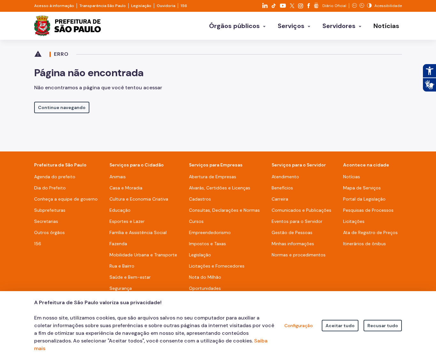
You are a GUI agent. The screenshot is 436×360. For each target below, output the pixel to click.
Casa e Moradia (125, 188)
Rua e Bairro (121, 266)
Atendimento (285, 177)
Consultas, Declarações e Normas (224, 210)
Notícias (351, 177)
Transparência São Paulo (102, 6)
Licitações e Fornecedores (216, 266)
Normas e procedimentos (299, 255)
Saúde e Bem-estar (130, 277)
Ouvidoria (166, 6)
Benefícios (282, 188)
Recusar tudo (382, 325)
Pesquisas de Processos (368, 210)
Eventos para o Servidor (297, 221)
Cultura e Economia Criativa (138, 199)
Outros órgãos (49, 232)
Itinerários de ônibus (364, 243)
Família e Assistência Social (138, 232)
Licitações (354, 221)
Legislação (141, 6)
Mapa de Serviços (362, 188)
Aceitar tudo (340, 325)
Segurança (120, 288)
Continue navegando (62, 107)
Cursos (196, 221)
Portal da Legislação (364, 199)
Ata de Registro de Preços (370, 232)
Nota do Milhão (205, 277)
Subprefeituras (49, 210)
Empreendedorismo (210, 232)
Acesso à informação (54, 6)
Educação (120, 210)
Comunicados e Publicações (301, 210)
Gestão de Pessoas (292, 232)
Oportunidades (205, 288)
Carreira (280, 199)
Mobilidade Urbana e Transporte (143, 255)
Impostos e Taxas (207, 243)
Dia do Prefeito (50, 188)
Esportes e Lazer (127, 221)
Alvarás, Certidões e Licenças (219, 188)
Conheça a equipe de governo (66, 199)
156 (184, 6)
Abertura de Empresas (212, 177)
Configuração (298, 325)
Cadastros (200, 199)
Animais (117, 177)
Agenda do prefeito (54, 177)
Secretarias (46, 221)
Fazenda (118, 243)
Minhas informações (293, 243)
